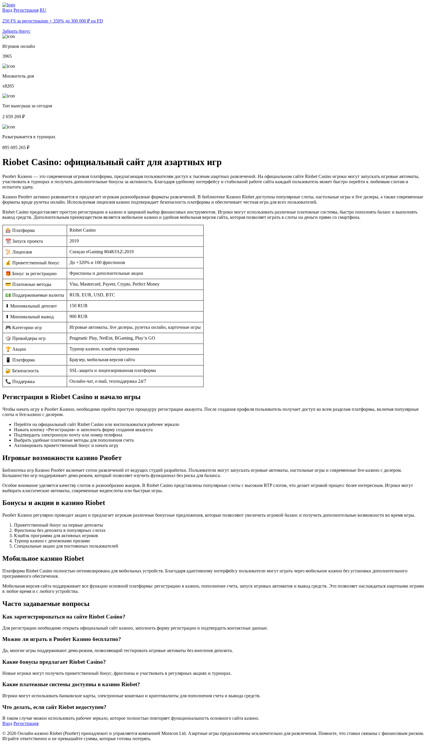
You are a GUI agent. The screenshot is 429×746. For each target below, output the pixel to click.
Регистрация (26, 10)
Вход (7, 10)
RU (43, 10)
